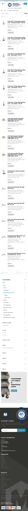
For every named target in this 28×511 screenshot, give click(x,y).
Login (2, 464)
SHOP (5, 10)
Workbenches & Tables (9, 317)
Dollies (6, 295)
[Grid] (24, 13)
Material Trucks (7, 307)
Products (3, 459)
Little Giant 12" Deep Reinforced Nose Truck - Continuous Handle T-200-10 (16, 21)
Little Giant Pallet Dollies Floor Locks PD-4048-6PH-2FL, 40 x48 (16, 236)
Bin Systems (3, 474)
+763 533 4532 (17, 8)
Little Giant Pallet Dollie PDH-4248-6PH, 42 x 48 (16, 203)
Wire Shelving (6, 315)
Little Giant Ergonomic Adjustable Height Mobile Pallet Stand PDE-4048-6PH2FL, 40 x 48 (16, 120)
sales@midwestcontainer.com (11, 0)
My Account (3, 463)
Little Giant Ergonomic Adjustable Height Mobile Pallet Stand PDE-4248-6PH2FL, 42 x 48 (16, 137)
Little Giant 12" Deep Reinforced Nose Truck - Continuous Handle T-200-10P (16, 38)
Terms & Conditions (5, 467)
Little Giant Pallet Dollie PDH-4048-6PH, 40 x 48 (16, 187)
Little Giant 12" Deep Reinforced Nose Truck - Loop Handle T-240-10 (16, 86)
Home (2, 456)
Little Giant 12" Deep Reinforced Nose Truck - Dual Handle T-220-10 (16, 54)
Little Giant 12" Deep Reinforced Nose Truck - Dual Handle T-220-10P (16, 70)
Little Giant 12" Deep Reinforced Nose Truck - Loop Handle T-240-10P (16, 102)
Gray (5, 332)
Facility (5, 300)
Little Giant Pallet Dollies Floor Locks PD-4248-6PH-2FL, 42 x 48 (16, 254)
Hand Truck (7, 297)
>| (26, 272)
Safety (5, 310)
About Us (3, 458)
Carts (4, 287)
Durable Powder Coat (8, 347)
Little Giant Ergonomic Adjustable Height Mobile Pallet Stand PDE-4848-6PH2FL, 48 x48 (16, 155)
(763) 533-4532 (4, 446)
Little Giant (6, 325)
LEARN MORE (14, 390)
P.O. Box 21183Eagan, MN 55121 (5, 442)
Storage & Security (8, 312)
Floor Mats (6, 302)
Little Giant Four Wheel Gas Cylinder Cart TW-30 (16, 171)
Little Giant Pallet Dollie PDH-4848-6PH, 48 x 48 (16, 220)
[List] (26, 13)
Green (5, 334)
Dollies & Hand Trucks (8, 292)
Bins (4, 285)
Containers (6, 290)
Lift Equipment (7, 305)
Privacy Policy (4, 466)
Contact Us (3, 461)
